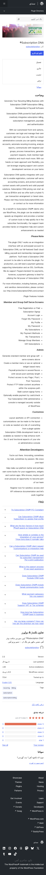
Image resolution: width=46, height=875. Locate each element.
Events (19, 802)
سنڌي (35, 842)
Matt (40, 823)
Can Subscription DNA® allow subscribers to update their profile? (29, 518)
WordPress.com (36, 819)
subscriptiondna (33, 46)
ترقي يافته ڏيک (38, 704)
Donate (17, 807)
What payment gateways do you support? (33, 595)
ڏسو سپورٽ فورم (36, 763)
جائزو (39, 68)
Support (40, 802)
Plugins (19, 786)
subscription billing (10, 698)
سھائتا (39, 87)
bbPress (39, 827)
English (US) (7, 682)
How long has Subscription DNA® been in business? (32, 613)
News (41, 782)
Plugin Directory (37, 11)
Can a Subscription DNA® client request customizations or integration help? (26, 547)
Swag (18, 811)
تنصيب (38, 74)
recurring (6, 688)
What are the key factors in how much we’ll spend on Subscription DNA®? (27, 527)
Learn (41, 798)
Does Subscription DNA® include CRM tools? (33, 577)
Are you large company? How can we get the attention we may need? (28, 622)
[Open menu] (4, 3)
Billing (14, 688)
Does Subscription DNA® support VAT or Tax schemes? (30, 604)
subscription (7, 693)
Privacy (40, 790)
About (41, 778)
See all (5, 745)
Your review (38, 745)
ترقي (39, 81)
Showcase (17, 778)
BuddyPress (37, 831)
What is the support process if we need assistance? (31, 568)
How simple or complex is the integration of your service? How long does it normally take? (29, 537)
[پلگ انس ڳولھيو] (18, 19)
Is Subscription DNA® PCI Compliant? (27, 510)
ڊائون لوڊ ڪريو (37, 53)
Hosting (40, 786)
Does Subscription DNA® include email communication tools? (29, 586)
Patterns (18, 790)
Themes (18, 782)
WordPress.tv (37, 811)
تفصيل (38, 62)
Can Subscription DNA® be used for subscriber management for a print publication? (30, 557)
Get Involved (16, 798)
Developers (39, 807)
